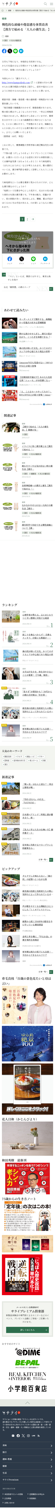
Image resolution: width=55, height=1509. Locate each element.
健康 (9, 10)
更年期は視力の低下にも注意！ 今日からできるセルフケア (37, 730)
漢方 (6, 40)
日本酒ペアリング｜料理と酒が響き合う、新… (37, 816)
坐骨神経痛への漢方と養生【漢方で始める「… (37, 487)
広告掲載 (7, 1498)
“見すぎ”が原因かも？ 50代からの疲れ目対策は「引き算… (37, 693)
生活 (5, 1472)
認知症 (6, 760)
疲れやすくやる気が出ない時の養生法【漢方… (37, 467)
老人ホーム (34, 760)
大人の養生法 (16, 40)
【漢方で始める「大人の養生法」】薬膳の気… (35, 428)
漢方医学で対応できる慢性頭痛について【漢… (37, 526)
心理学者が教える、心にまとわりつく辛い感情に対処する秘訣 (37, 616)
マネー (41, 756)
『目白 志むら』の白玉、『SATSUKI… (33, 801)
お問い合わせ (9, 1502)
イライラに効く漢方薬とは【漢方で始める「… (37, 448)
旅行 (5, 1452)
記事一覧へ (43, 859)
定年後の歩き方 (19, 760)
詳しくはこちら (27, 1329)
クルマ (19, 756)
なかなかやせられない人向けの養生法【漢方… (37, 507)
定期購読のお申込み (36, 1494)
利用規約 (32, 1498)
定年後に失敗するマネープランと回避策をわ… (37, 846)
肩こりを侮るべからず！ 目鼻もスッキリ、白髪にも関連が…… (37, 636)
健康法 (33, 473)
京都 (44, 760)
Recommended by (36, 404)
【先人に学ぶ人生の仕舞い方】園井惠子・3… (37, 831)
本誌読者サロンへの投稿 (13, 1494)
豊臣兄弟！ (8, 756)
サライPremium (11, 1479)
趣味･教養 (7, 1459)
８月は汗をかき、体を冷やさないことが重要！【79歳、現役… (37, 673)
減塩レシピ (30, 756)
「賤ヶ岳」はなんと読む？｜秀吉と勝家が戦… (37, 786)
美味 (5, 1445)
